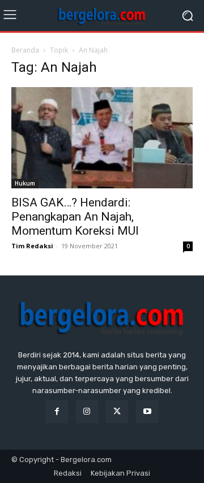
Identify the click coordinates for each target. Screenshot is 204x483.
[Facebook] (57, 411)
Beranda (25, 50)
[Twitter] (117, 411)
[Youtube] (147, 411)
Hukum (25, 183)
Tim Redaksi (32, 245)
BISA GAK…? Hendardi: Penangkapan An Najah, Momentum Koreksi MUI (75, 217)
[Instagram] (87, 411)
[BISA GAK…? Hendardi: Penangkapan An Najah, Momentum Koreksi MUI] (102, 137)
